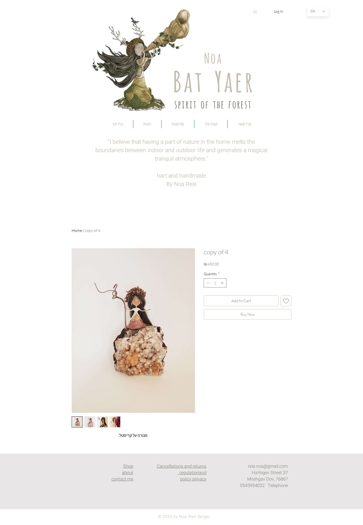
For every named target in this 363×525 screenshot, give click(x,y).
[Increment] (223, 283)
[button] (255, 11)
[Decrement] (207, 283)
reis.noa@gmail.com (268, 466)
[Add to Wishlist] (286, 300)
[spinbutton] (215, 283)
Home (77, 230)
